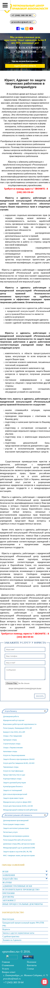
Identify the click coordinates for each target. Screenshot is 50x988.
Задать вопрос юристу (25, 66)
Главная (6, 962)
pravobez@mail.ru (21, 22)
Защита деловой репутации (14, 782)
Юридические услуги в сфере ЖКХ (17, 802)
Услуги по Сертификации (13, 771)
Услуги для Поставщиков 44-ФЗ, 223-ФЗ (18, 763)
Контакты (32, 965)
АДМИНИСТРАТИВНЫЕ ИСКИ (17, 886)
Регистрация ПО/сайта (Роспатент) (17, 840)
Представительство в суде (14, 775)
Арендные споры (10, 740)
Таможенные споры (10, 767)
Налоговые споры (10, 751)
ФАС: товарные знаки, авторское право (19, 855)
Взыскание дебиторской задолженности (19, 724)
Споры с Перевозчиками (13, 747)
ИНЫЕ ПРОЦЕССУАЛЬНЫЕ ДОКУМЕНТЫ (22, 904)
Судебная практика (10, 936)
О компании (8, 965)
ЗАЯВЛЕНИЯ (8, 875)
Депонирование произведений (15, 820)
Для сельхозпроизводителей (15, 794)
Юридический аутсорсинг (13, 720)
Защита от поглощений (12, 790)
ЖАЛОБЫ (7, 882)
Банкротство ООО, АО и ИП (14, 732)
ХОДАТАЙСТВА (10, 879)
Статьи (30, 968)
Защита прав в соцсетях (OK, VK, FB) (17, 851)
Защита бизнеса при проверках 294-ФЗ (18, 759)
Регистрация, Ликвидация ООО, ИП (17, 728)
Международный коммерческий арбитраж (20, 810)
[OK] (27, 29)
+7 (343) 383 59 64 (21, 15)
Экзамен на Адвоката (11, 940)
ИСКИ (5, 871)
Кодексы (6, 929)
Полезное (31, 962)
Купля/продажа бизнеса (13, 786)
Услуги (5, 968)
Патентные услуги (10, 832)
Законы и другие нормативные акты (18, 933)
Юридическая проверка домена (16, 836)
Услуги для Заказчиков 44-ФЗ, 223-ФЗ (18, 806)
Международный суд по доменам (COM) (19, 847)
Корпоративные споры (12, 778)
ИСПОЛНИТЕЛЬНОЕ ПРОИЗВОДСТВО (20, 890)
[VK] (23, 29)
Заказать (40, 696)
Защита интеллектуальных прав (16, 828)
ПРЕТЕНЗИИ (8, 893)
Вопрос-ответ (8, 972)
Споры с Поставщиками (12, 736)
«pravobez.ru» (11, 951)
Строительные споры (11, 743)
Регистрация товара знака (13, 824)
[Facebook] (18, 29)
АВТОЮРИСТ (9, 900)
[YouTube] (31, 29)
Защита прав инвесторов (13, 798)
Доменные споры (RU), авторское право (19, 844)
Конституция (8, 919)
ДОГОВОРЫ (8, 897)
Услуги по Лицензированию (14, 755)
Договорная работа (11, 716)
